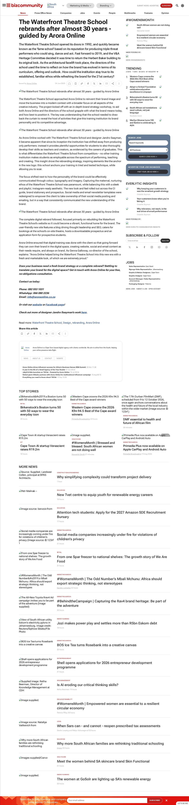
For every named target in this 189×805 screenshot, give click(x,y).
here (84, 312)
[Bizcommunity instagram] (152, 247)
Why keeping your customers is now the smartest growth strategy (153, 189)
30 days (142, 72)
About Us (36, 358)
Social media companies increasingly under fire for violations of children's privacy (107, 537)
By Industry (151, 72)
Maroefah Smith (78, 454)
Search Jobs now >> (148, 157)
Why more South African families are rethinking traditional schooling (110, 744)
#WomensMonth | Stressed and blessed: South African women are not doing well (93, 446)
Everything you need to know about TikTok (39, 377)
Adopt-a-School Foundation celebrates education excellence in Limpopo (143, 89)
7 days (134, 72)
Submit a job (141, 289)
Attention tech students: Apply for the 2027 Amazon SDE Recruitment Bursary (111, 514)
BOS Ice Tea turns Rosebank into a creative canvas (96, 645)
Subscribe (165, 241)
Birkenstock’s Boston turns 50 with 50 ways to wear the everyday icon (144, 99)
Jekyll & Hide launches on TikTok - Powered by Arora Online (46, 372)
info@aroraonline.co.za (41, 296)
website (37, 304)
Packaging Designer (136, 284)
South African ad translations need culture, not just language (143, 110)
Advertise (154, 6)
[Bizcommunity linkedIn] (137, 247)
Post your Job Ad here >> (148, 172)
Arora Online (32, 83)
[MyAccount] (183, 5)
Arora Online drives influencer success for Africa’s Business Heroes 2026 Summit (54, 367)
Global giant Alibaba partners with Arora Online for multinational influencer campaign (57, 375)
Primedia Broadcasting (81, 419)
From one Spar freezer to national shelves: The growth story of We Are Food (112, 559)
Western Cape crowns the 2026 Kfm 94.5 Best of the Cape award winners (142, 79)
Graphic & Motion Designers (139, 273)
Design (67, 322)
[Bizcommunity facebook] (144, 247)
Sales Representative (137, 266)
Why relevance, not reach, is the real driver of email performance (152, 210)
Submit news (143, 6)
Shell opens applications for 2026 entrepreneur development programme (104, 665)
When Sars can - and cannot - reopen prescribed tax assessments (108, 726)
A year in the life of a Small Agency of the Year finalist (44, 370)
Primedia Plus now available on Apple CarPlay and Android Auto (144, 447)
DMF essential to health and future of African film (142, 421)
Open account (155, 289)
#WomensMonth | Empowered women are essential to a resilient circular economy (108, 706)
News (26, 358)
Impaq (59, 748)
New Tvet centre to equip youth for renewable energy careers (105, 495)
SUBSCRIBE (154, 800)
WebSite (60, 358)
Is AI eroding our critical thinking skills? (87, 685)
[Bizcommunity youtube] (159, 247)
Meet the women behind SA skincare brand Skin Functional (151, 46)
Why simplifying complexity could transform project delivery (104, 477)
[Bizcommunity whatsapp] (166, 247)
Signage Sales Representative (140, 269)
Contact (48, 358)
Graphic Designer (135, 276)
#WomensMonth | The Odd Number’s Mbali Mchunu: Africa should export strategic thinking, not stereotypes (109, 581)
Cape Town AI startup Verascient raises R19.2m (42, 447)
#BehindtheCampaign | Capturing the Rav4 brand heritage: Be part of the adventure (111, 603)
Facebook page (54, 304)
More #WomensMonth (135, 60)
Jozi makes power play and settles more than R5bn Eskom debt (107, 623)
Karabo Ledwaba (64, 588)
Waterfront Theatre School (47, 322)
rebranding (78, 322)
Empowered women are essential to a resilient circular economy (152, 36)
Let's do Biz (183, 803)
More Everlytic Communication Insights (143, 227)
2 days (128, 72)
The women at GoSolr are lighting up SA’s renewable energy (104, 779)
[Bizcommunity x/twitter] (130, 247)
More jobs (130, 289)
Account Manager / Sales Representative (144, 279)
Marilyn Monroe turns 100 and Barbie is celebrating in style (143, 122)
